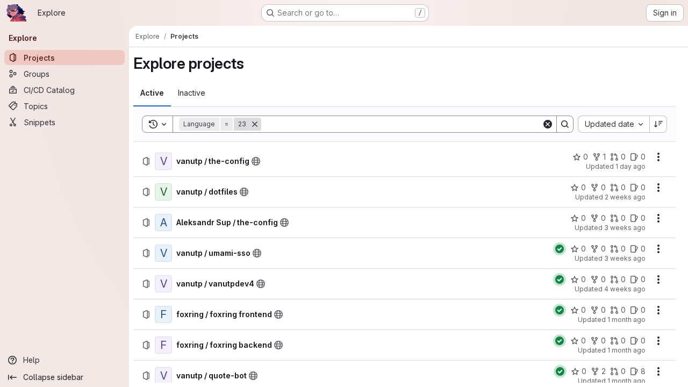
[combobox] (613, 124)
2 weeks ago (625, 197)
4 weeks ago (625, 289)
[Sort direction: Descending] (658, 124)
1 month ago (626, 320)
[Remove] (254, 124)
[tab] (152, 93)
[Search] (565, 124)
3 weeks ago (625, 228)
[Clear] (547, 124)
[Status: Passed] (559, 248)
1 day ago (630, 166)
